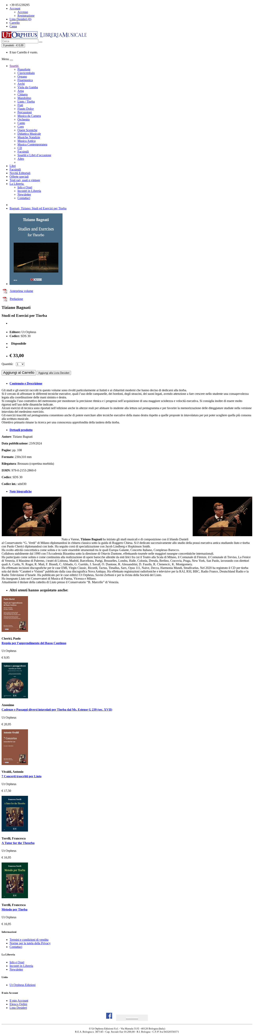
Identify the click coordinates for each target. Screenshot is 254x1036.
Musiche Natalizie (28, 137)
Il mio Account (19, 1000)
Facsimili (23, 151)
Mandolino (24, 98)
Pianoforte (23, 69)
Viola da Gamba (27, 87)
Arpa (20, 91)
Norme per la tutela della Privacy (30, 943)
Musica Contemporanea (32, 144)
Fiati (20, 105)
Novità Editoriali (20, 173)
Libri (13, 166)
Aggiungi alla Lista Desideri (53, 372)
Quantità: (7, 364)
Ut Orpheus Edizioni (23, 985)
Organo (22, 76)
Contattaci (23, 198)
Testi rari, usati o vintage (25, 180)
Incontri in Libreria (29, 191)
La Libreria (17, 183)
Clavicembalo (26, 73)
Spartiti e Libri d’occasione (34, 155)
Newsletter (24, 194)
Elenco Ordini (18, 1004)
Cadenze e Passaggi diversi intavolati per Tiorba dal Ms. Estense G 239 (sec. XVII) (57, 709)
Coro (20, 126)
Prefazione (16, 299)
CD (19, 148)
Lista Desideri (18, 1007)
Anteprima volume (21, 291)
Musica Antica (26, 141)
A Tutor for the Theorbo (18, 843)
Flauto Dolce (25, 108)
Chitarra (22, 94)
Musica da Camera (29, 116)
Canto (21, 123)
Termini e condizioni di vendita (29, 939)
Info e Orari (24, 187)
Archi (21, 83)
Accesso (22, 12)
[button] (132, 1017)
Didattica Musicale (29, 133)
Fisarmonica (25, 80)
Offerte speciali (19, 176)
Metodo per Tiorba (14, 909)
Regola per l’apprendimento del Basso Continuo (34, 643)
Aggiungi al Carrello (18, 373)
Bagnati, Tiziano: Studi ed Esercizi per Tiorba (38, 208)
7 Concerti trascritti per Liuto (21, 776)
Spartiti (14, 65)
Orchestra (23, 119)
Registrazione (26, 15)
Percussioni (24, 112)
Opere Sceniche (27, 130)
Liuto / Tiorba (26, 101)
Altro (20, 158)
